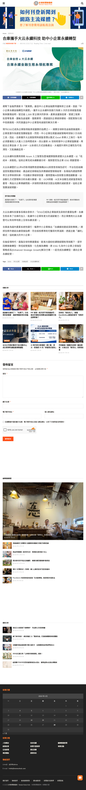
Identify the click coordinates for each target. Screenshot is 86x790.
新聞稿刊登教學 (49, 780)
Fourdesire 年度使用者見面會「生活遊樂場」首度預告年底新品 (34, 578)
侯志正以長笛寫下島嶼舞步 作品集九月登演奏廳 (29, 628)
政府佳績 (33, 743)
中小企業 (16, 261)
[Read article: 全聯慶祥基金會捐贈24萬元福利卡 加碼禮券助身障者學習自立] (7, 647)
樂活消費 (33, 750)
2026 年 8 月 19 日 (37, 320)
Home (4, 33)
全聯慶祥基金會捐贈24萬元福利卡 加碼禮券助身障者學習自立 (33, 645)
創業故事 (6, 746)
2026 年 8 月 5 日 (64, 320)
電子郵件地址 (8, 412)
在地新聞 (62, 340)
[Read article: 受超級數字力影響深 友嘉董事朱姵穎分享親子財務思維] (7, 545)
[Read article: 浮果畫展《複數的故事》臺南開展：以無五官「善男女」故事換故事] (71, 333)
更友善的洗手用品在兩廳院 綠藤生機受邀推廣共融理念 (31, 560)
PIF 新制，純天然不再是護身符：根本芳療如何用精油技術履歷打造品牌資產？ (43, 315)
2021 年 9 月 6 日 (18, 580)
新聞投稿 (60, 780)
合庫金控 (25, 261)
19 (31, 720)
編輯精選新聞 (62, 743)
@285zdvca (13, 764)
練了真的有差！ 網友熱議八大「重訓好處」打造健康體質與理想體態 (35, 636)
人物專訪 (6, 743)
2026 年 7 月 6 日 (64, 352)
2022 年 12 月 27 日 (26, 43)
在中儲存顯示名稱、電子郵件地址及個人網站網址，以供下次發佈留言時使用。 (35, 422)
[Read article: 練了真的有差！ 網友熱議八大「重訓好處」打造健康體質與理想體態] (7, 638)
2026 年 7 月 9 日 (8, 350)
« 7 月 (5, 733)
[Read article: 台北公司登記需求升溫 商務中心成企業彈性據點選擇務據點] (15, 333)
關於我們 (6, 780)
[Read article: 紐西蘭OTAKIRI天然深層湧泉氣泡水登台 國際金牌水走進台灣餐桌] (7, 664)
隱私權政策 (36, 780)
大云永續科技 (34, 261)
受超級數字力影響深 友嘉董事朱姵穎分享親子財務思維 (31, 543)
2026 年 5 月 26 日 (19, 572)
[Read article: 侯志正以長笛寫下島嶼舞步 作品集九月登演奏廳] (7, 630)
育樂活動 (61, 746)
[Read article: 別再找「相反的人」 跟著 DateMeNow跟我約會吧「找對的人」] (71, 301)
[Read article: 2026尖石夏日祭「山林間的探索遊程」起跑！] (7, 656)
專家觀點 (34, 308)
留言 (5, 374)
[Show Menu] (4, 3)
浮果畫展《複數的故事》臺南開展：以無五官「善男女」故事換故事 (71, 347)
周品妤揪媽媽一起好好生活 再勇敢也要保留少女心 (30, 552)
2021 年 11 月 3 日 (19, 546)
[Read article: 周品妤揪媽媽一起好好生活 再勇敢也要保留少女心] (7, 554)
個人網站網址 (49, 412)
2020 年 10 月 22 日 (19, 563)
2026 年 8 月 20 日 (9, 317)
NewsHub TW (11, 43)
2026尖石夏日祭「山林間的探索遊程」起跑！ (28, 653)
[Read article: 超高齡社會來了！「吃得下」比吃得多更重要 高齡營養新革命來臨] (15, 301)
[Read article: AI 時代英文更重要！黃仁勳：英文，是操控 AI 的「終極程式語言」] (43, 333)
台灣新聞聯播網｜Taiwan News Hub (19, 785)
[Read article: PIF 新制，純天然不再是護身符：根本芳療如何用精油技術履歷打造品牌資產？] (43, 301)
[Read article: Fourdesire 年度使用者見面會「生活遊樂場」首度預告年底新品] (7, 580)
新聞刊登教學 (35, 746)
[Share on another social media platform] (81, 97)
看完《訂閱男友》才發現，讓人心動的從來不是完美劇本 (31, 569)
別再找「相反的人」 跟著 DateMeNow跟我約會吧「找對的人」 (71, 315)
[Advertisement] (43, 278)
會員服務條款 (25, 780)
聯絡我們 (15, 780)
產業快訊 (11, 33)
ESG (9, 261)
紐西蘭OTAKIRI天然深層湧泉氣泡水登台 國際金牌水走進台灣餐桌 (35, 662)
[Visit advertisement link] (43, 18)
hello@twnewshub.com (17, 768)
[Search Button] (82, 3)
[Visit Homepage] (43, 3)
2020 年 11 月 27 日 (19, 554)
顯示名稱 (7, 402)
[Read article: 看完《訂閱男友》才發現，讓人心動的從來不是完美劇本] (7, 571)
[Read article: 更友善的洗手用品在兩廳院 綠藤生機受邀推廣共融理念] (7, 563)
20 (43, 720)
